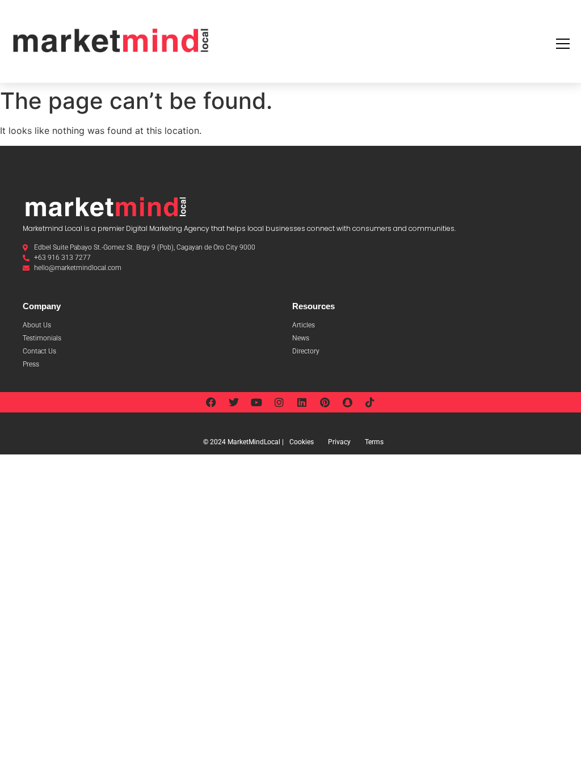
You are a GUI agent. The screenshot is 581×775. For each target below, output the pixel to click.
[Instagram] (279, 402)
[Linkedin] (302, 402)
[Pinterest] (324, 402)
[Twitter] (234, 402)
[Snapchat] (347, 402)
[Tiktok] (370, 402)
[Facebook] (211, 402)
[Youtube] (256, 402)
